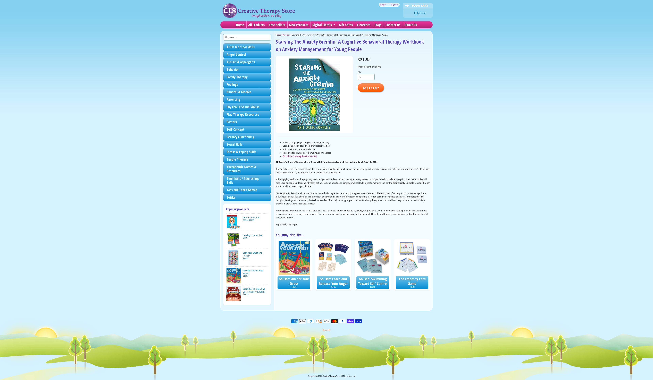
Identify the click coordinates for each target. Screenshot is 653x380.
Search (326, 330)
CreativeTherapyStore (331, 376)
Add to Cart (371, 88)
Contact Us (393, 24)
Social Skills (234, 144)
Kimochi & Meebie (239, 92)
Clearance (363, 24)
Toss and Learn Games (242, 190)
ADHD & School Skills (241, 47)
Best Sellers (277, 24)
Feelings (232, 84)
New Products (298, 24)
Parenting (233, 99)
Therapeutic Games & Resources (241, 168)
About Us (411, 24)
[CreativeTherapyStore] (258, 14)
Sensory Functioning (240, 137)
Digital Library (322, 24)
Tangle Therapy (237, 159)
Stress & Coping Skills (241, 152)
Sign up (394, 5)
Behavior (233, 69)
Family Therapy (237, 77)
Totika (231, 197)
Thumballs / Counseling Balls (243, 180)
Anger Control (236, 54)
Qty (359, 72)
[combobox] (247, 37)
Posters (232, 122)
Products (286, 35)
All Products (256, 24)
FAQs (378, 24)
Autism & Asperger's (241, 62)
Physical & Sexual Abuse (243, 107)
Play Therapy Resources (243, 114)
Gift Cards (346, 24)
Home (240, 24)
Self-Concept (235, 129)
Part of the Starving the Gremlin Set (300, 156)
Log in (383, 5)
